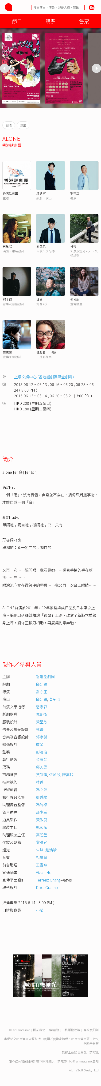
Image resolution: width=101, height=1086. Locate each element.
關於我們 (39, 1030)
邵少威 (41, 812)
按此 (96, 1052)
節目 (17, 21)
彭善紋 (41, 797)
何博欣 (74, 299)
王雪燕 (41, 865)
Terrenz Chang (48, 880)
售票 (84, 21)
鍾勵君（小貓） (47, 352)
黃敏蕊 (41, 819)
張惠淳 (7, 352)
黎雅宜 (41, 842)
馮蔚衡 (41, 714)
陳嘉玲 (68, 774)
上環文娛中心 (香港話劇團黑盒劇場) (44, 377)
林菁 (73, 246)
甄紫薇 (41, 827)
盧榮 (39, 299)
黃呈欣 (7, 246)
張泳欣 (54, 774)
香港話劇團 (11, 145)
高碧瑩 (41, 835)
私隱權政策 (72, 1030)
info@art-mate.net (80, 1061)
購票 (50, 21)
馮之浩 (41, 789)
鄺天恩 (41, 767)
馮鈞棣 (41, 804)
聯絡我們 (55, 1030)
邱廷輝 (41, 193)
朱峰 (39, 850)
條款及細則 (91, 1030)
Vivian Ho (43, 872)
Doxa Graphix (47, 887)
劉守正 (74, 193)
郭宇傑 (7, 299)
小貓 (39, 910)
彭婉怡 (41, 752)
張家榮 (41, 759)
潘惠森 (41, 246)
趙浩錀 (51, 850)
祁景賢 (41, 857)
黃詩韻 (41, 774)
